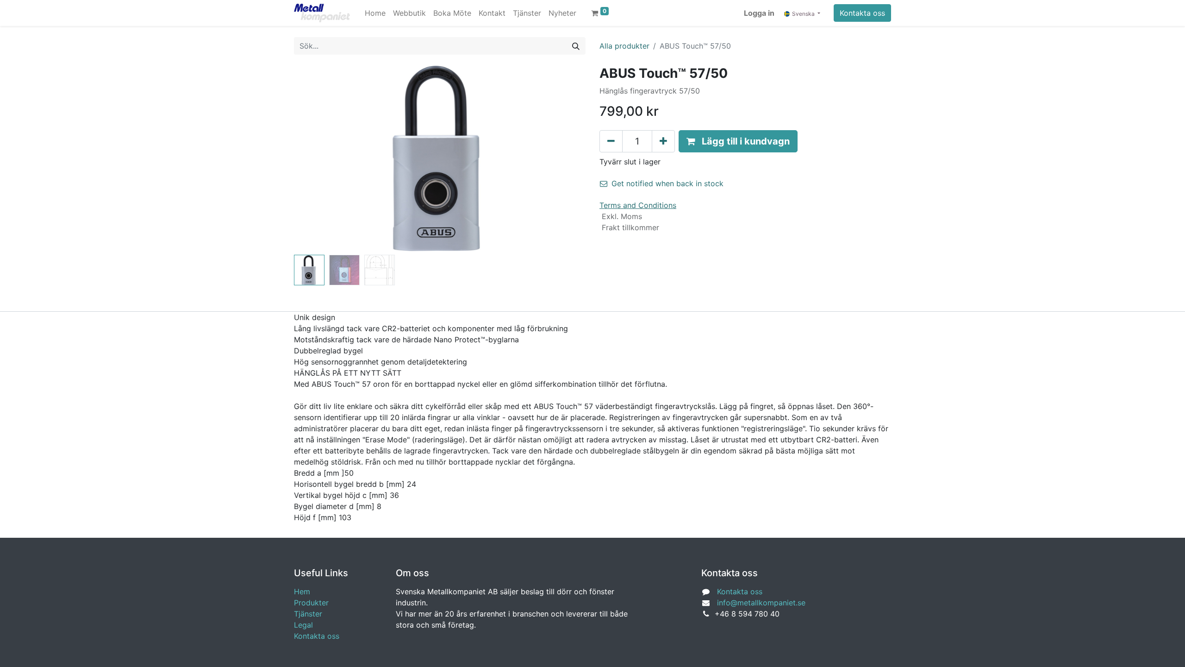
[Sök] (576, 46)
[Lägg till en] (663, 141)
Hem (302, 591)
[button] (316, 158)
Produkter (311, 602)
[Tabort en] (611, 141)
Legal (303, 624)
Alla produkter (624, 45)
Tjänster (308, 613)
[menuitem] (375, 13)
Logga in (759, 13)
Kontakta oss (862, 13)
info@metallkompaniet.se (761, 602)
